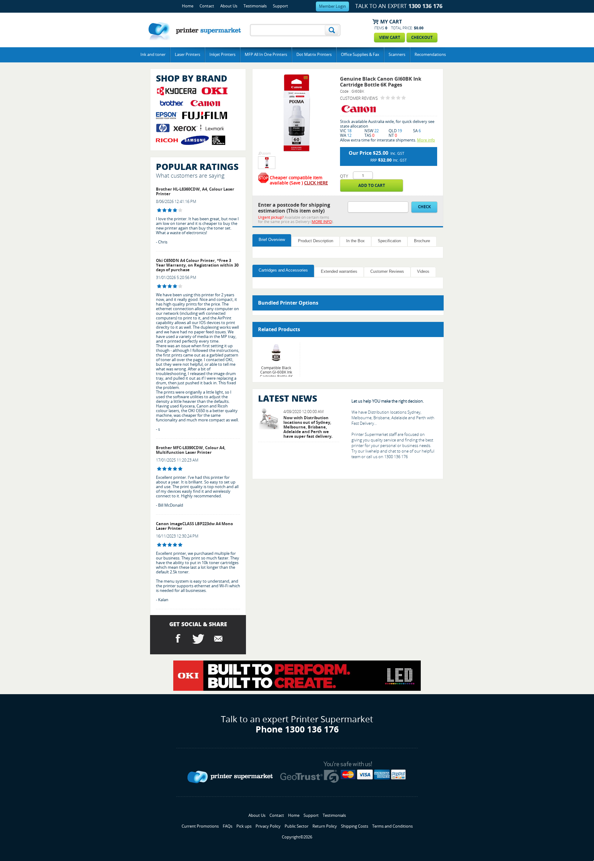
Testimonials (255, 6)
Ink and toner (153, 54)
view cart (389, 37)
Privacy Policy (268, 826)
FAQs (227, 826)
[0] (382, 97)
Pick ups (244, 826)
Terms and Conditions (392, 826)
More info (426, 140)
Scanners (397, 54)
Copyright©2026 (297, 837)
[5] (159, 468)
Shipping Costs (354, 826)
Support (280, 6)
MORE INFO (322, 222)
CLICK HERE (316, 183)
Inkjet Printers (222, 54)
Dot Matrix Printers (314, 54)
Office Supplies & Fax (360, 54)
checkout (422, 37)
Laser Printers (187, 54)
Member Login (332, 6)
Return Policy (324, 826)
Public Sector (296, 826)
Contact (207, 6)
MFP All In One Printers (266, 54)
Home (187, 6)
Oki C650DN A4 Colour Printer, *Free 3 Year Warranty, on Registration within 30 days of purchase (197, 265)
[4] (159, 210)
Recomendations (430, 54)
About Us (228, 6)
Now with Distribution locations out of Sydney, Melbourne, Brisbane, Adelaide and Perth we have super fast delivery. (308, 427)
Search (331, 30)
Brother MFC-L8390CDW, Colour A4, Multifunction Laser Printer (191, 450)
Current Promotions (200, 826)
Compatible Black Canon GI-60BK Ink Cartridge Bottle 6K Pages (276, 374)
